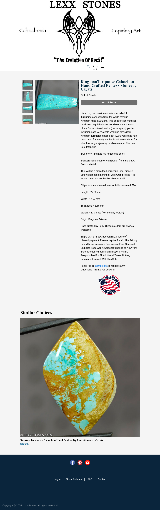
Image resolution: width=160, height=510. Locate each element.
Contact (102, 479)
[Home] (80, 31)
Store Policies (74, 479)
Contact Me (101, 265)
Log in (57, 479)
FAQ (90, 479)
